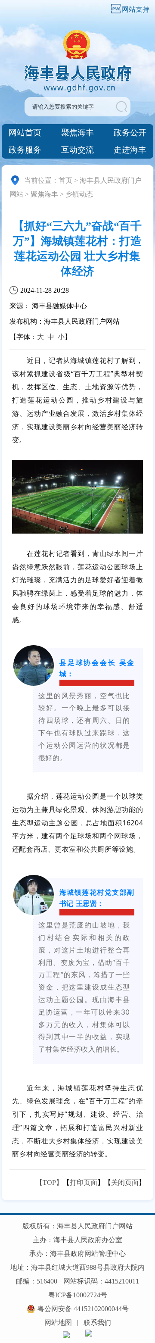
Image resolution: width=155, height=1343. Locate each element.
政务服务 (25, 149)
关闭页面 (125, 1182)
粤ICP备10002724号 (77, 1295)
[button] (122, 106)
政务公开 (130, 132)
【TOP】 (49, 1182)
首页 (65, 180)
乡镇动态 (79, 194)
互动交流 (77, 149)
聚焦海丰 (77, 132)
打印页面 (83, 1182)
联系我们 (97, 1322)
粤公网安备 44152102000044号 (83, 1308)
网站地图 (58, 1322)
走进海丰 (130, 149)
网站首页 (25, 132)
